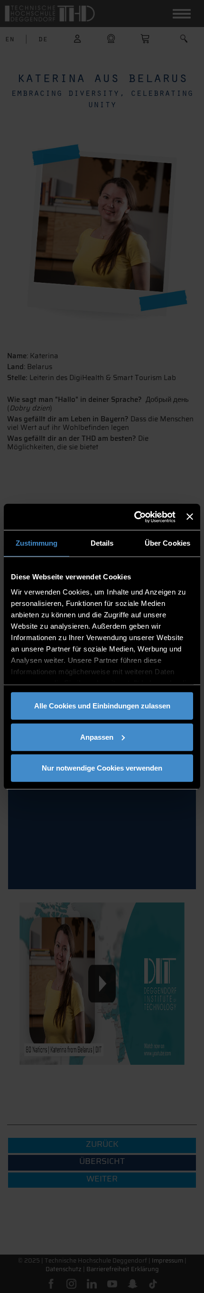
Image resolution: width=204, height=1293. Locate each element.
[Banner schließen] (189, 516)
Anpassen (96, 737)
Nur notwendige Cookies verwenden (102, 768)
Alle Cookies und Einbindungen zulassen (102, 706)
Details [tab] (102, 543)
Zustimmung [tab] (37, 543)
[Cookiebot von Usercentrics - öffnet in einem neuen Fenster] (134, 517)
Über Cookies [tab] (167, 543)
